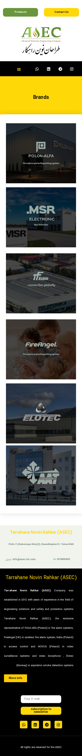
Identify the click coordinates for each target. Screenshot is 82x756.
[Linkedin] (49, 69)
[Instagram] (72, 69)
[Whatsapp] (37, 69)
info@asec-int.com (24, 559)
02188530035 (63, 559)
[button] (19, 69)
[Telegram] (60, 69)
